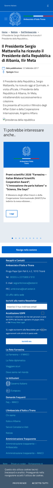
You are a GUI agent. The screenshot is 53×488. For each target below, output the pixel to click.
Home (5, 32)
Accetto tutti (40, 483)
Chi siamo (10, 415)
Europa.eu (15, 390)
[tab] (12, 238)
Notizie (14, 32)
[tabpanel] (26, 189)
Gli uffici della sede (15, 294)
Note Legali (21, 322)
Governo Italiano (10, 5)
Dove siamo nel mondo (17, 372)
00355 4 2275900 (19, 277)
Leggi (13, 213)
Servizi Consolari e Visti (17, 427)
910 (33, 277)
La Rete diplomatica (15, 360)
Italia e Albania (13, 421)
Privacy (13, 322)
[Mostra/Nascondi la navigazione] (6, 19)
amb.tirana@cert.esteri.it (23, 289)
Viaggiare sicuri (13, 366)
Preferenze (20, 483)
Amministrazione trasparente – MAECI (25, 453)
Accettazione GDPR (15, 313)
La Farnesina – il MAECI (17, 354)
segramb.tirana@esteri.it (25, 283)
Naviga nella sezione (26, 250)
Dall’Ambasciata (29, 32)
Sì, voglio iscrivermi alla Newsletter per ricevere (26, 329)
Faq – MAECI (12, 402)
